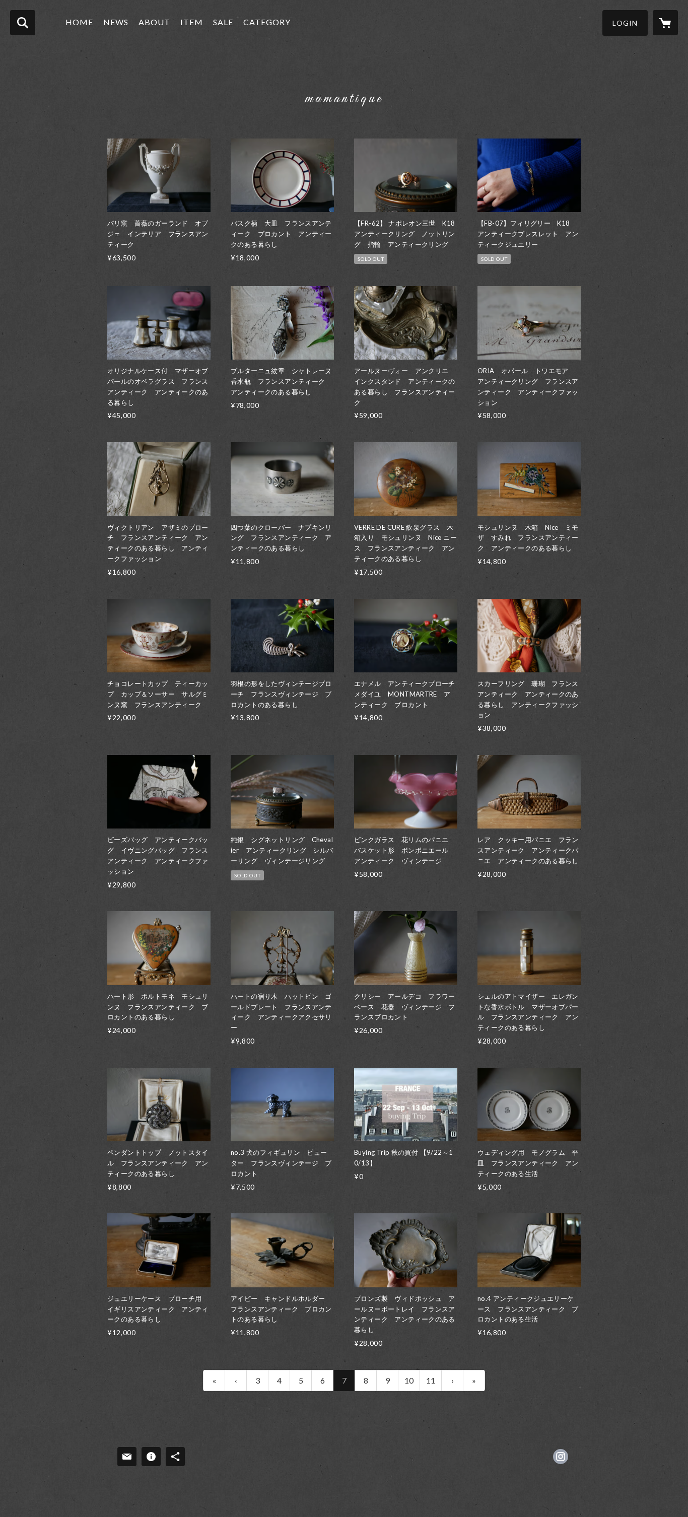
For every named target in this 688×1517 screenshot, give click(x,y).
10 (409, 1380)
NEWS (115, 22)
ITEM (191, 22)
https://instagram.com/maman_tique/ (560, 1456)
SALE (223, 22)
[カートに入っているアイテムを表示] (665, 22)
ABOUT (154, 22)
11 (430, 1380)
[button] (625, 23)
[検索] (22, 22)
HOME (79, 22)
